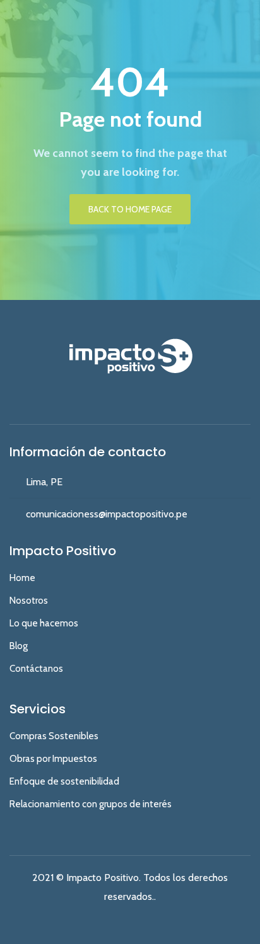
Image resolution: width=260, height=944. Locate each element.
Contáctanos (36, 668)
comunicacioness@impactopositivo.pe (106, 514)
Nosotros (28, 600)
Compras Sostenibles (53, 736)
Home (22, 578)
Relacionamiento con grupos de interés (90, 804)
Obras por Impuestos (53, 758)
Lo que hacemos (43, 623)
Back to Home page (130, 209)
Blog (18, 646)
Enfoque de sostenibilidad (64, 781)
